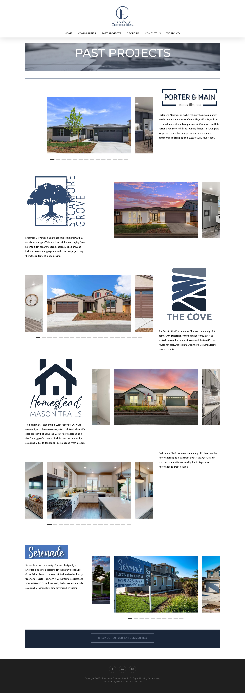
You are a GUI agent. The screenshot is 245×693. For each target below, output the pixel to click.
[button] (122, 638)
